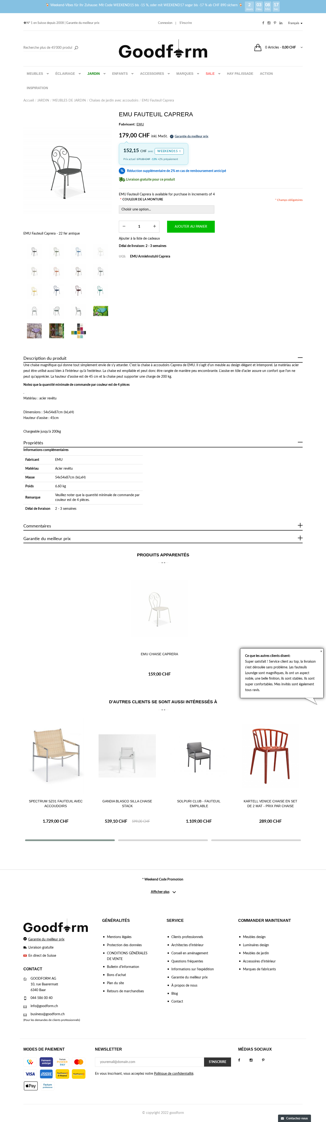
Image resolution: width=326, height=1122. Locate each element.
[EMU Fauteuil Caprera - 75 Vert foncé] (100, 271)
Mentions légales (119, 937)
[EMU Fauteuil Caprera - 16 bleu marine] (78, 251)
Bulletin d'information (123, 967)
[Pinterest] (268, 1060)
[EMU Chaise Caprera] (159, 608)
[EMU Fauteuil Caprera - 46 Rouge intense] (78, 291)
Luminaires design (256, 945)
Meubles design (254, 937)
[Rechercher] (76, 48)
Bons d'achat (116, 975)
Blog (174, 993)
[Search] (51, 48)
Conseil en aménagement (189, 953)
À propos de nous (184, 985)
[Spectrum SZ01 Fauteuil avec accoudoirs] (55, 756)
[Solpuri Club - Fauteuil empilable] (198, 756)
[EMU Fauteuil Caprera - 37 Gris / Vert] (34, 271)
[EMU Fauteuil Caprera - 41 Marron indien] (78, 271)
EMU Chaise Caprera (159, 654)
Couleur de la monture (141, 199)
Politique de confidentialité (173, 1073)
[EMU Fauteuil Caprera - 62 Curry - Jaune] (34, 291)
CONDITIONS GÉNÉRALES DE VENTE (127, 956)
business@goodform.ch (48, 1014)
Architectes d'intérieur (187, 945)
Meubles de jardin (256, 953)
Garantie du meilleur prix (82, 23)
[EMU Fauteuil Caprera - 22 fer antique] (67, 171)
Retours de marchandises (125, 991)
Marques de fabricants (259, 969)
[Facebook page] (244, 1060)
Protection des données (124, 945)
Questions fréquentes (187, 961)
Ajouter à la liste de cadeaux (139, 238)
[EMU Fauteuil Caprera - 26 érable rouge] (56, 271)
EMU (59, 460)
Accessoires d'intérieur (259, 961)
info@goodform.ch (44, 1006)
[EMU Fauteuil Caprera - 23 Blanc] (100, 251)
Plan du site (115, 983)
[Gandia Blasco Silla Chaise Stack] (127, 756)
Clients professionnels (187, 937)
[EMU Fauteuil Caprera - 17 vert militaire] (56, 251)
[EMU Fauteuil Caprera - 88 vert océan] (100, 291)
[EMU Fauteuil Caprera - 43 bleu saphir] (56, 291)
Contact (177, 1001)
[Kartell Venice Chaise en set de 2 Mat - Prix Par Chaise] (270, 756)
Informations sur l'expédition (192, 969)
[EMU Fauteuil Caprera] (34, 311)
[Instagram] (256, 1060)
